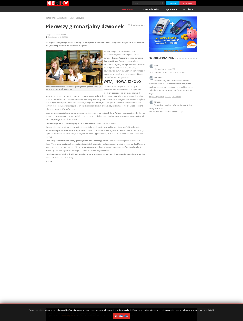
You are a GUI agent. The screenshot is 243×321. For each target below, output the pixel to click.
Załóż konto (187, 3)
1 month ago (176, 97)
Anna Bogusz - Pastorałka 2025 (160, 111)
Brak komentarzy (138, 25)
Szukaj (162, 3)
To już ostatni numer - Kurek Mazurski (162, 72)
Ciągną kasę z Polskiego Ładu (160, 97)
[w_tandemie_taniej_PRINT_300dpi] (173, 34)
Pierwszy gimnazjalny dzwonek (85, 26)
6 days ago (181, 72)
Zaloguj (173, 3)
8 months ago (178, 111)
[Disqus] (96, 198)
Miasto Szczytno (60, 34)
